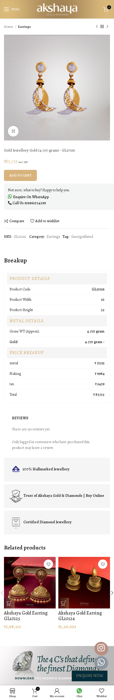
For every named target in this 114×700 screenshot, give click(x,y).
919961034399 (35, 203)
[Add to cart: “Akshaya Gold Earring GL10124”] (63, 603)
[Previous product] (96, 26)
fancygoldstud (82, 236)
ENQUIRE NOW (89, 676)
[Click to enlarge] (13, 131)
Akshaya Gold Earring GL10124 (80, 616)
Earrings (24, 26)
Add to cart (20, 175)
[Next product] (107, 26)
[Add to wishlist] (48, 564)
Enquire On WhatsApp (30, 196)
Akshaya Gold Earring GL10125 (25, 616)
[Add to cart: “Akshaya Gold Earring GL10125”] (9, 603)
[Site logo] (57, 8)
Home (9, 26)
